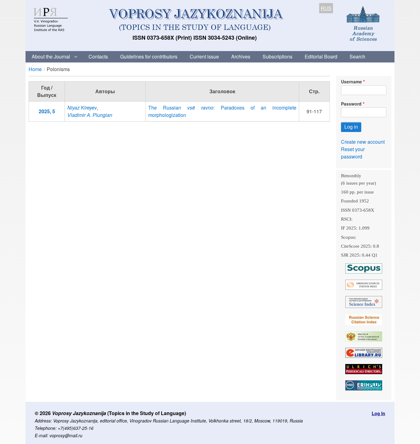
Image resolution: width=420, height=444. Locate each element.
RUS (326, 8)
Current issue (204, 56)
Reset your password (353, 153)
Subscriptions (277, 56)
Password (351, 104)
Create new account (363, 141)
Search (357, 56)
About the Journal (51, 56)
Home (35, 69)
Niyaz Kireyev (82, 107)
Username (351, 81)
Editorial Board (321, 56)
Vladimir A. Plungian (89, 114)
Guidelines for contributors (148, 56)
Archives (240, 56)
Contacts (98, 56)
